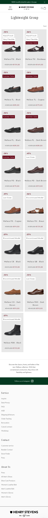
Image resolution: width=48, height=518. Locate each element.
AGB (3, 411)
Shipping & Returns (8, 415)
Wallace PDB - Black (12, 343)
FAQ (3, 407)
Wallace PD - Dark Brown (36, 181)
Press (3, 458)
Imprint (3, 398)
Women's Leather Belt (9, 485)
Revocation (5, 423)
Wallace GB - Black (35, 262)
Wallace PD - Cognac (12, 221)
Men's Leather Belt (7, 489)
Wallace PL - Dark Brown (35, 140)
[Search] (42, 8)
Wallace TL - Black (12, 100)
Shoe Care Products (8, 481)
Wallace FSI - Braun (35, 221)
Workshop (4, 431)
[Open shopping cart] (45, 8)
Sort (45, 26)
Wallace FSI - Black (12, 59)
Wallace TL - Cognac (36, 100)
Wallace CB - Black (12, 262)
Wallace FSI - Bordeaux (35, 59)
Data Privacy (5, 403)
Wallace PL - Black (12, 140)
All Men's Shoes (6, 477)
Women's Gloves (7, 493)
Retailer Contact (7, 450)
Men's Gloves (6, 497)
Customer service (7, 446)
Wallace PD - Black (12, 181)
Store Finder (5, 454)
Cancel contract (6, 427)
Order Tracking (6, 419)
